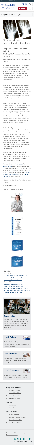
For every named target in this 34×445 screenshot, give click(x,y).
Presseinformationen (14, 398)
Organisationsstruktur (14, 396)
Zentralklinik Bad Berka (15, 422)
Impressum (9, 433)
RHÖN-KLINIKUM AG (14, 414)
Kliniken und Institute (14, 390)
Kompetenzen (19, 164)
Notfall (23, 9)
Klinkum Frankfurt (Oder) (15, 420)
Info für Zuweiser (14, 174)
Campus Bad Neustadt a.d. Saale (17, 417)
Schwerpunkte (7, 166)
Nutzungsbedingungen (20, 433)
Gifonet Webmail (13, 408)
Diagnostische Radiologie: (11, 14)
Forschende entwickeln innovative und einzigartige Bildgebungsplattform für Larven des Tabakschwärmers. (15, 278)
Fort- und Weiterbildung (15, 393)
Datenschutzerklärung (12, 435)
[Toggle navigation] (30, 4)
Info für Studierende (11, 370)
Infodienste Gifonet (14, 405)
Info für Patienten (10, 337)
